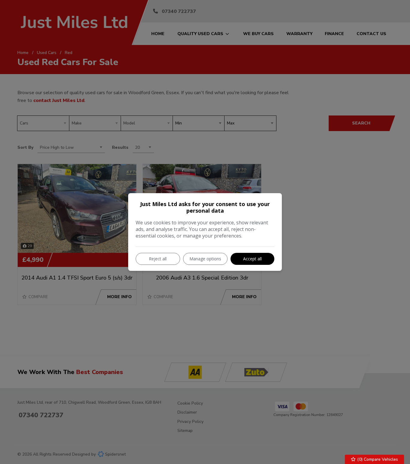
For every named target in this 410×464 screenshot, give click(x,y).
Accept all (252, 259)
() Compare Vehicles (377, 459)
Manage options (205, 259)
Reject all (158, 259)
